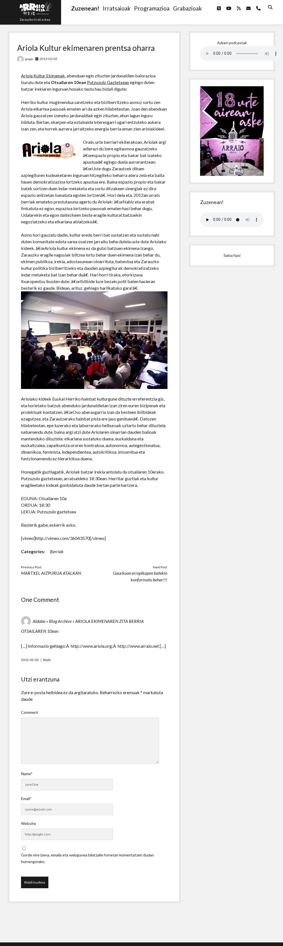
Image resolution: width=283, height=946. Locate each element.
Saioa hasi (232, 255)
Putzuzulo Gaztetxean (108, 82)
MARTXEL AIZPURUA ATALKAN (51, 573)
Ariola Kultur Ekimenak (43, 75)
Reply (47, 660)
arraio (29, 59)
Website (28, 823)
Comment (29, 712)
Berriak (57, 551)
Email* (26, 798)
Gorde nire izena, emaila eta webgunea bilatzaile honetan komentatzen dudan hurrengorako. (87, 858)
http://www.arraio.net (138, 646)
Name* (27, 773)
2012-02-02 (48, 59)
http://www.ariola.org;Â (94, 646)
